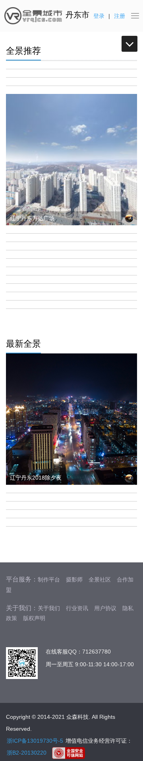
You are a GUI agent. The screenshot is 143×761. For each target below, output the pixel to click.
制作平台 (49, 579)
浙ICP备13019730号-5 (35, 741)
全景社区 (100, 579)
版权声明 (34, 618)
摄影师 (74, 579)
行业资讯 (77, 608)
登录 (98, 16)
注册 (119, 16)
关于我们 (49, 608)
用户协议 (105, 608)
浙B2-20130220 (26, 752)
